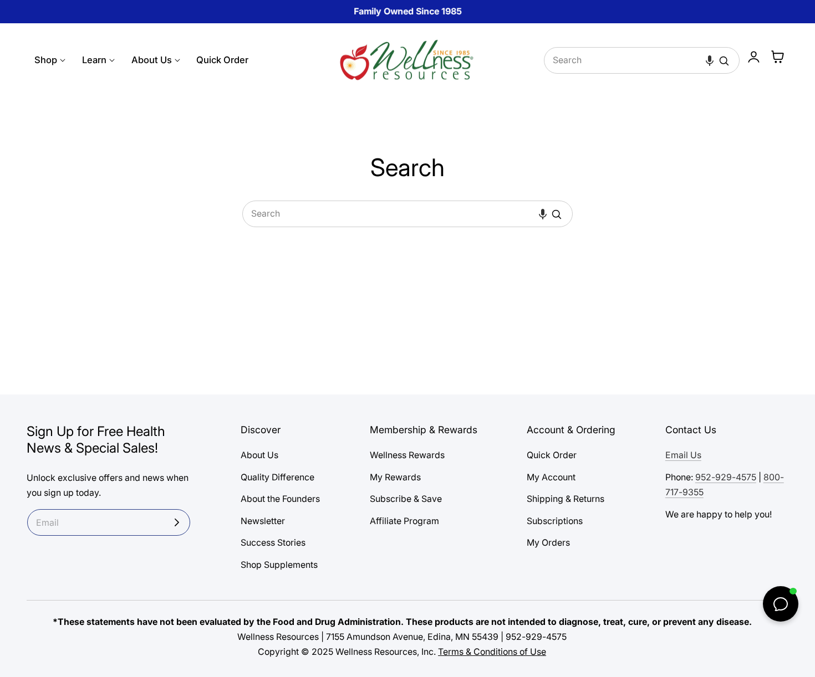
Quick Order (552, 455)
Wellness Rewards (407, 455)
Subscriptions (555, 521)
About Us (259, 455)
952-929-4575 (725, 477)
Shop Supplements (279, 565)
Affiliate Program (404, 521)
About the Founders (280, 499)
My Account (551, 477)
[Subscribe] (177, 522)
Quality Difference (277, 477)
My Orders (548, 543)
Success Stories (273, 543)
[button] (710, 60)
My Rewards (395, 477)
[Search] (724, 61)
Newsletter (263, 521)
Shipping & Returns (565, 499)
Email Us (683, 455)
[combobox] (642, 60)
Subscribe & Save (406, 499)
